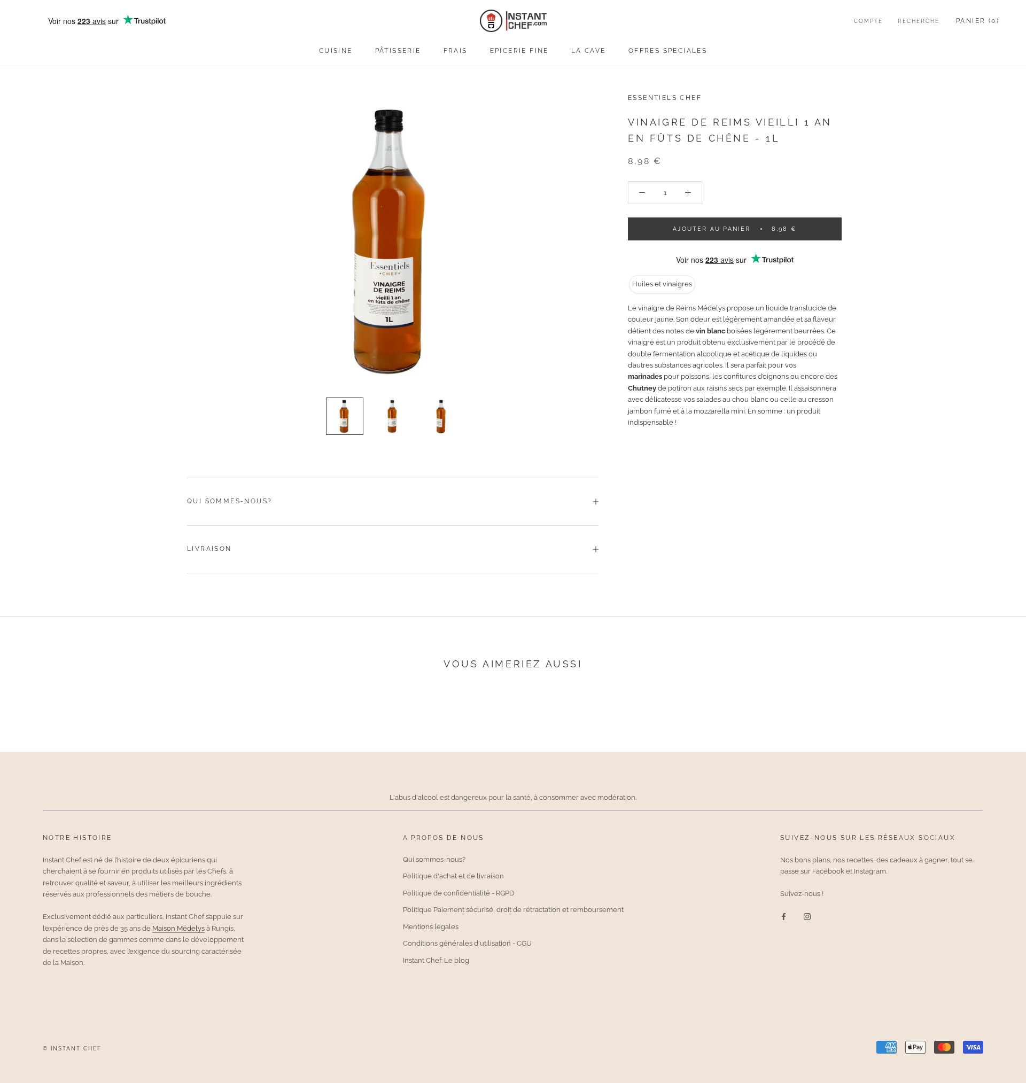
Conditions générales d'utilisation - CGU (467, 943)
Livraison (209, 548)
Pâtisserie (398, 50)
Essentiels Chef (665, 98)
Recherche (918, 21)
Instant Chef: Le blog (436, 960)
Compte (868, 21)
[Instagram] (807, 916)
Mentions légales (430, 927)
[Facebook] (783, 916)
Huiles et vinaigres (662, 284)
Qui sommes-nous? (229, 501)
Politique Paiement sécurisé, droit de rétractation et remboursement (513, 910)
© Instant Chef (72, 1048)
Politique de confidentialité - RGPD (458, 893)
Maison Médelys (178, 928)
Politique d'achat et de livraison (453, 876)
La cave (588, 50)
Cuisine (336, 50)
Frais (456, 50)
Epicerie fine (519, 50)
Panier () (977, 21)
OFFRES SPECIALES (667, 50)
